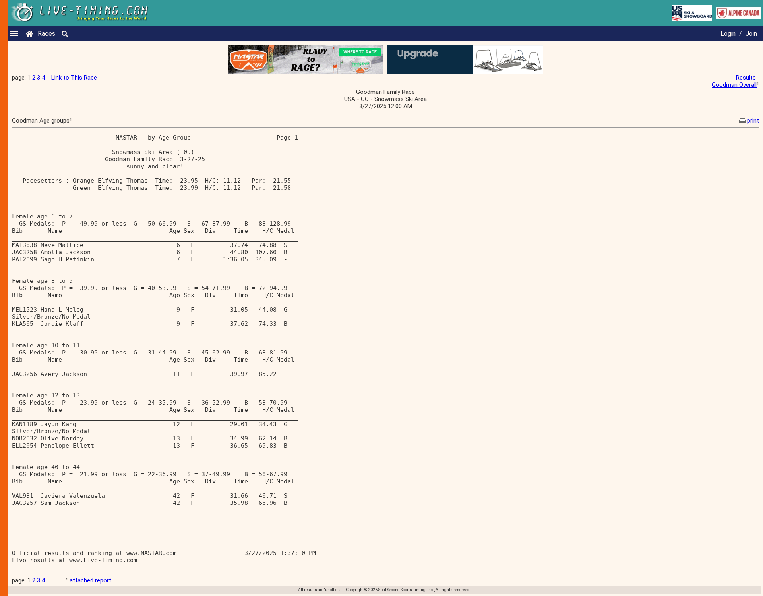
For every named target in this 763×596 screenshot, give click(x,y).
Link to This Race (74, 77)
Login (728, 33)
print (753, 120)
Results (746, 77)
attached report (90, 580)
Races (46, 33)
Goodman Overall (734, 84)
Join (751, 33)
